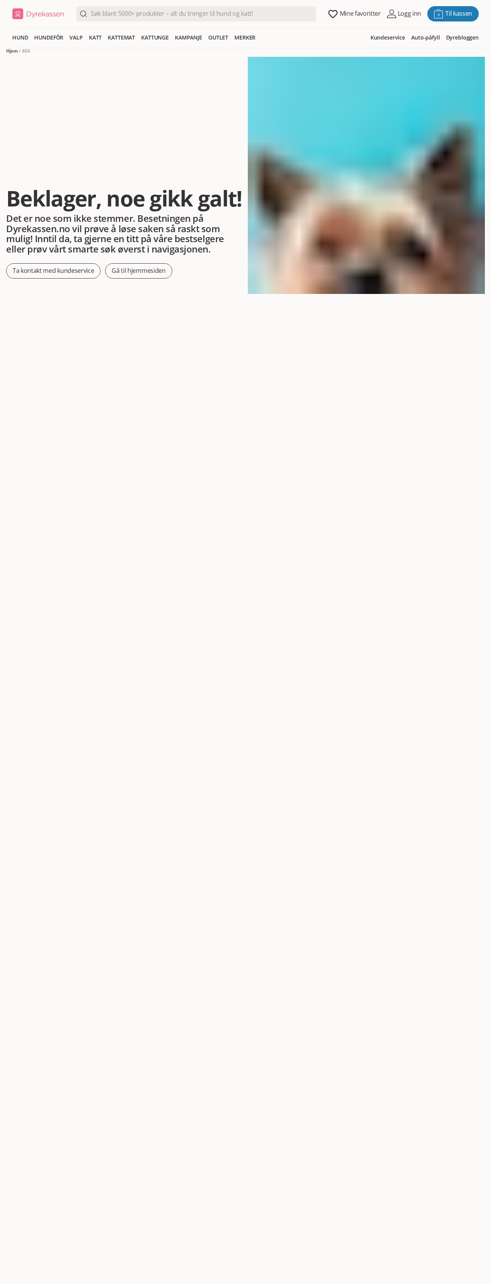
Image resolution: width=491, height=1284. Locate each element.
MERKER (244, 37)
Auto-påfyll (425, 37)
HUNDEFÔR (48, 37)
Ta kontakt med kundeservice (53, 270)
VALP (75, 37)
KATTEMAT (121, 37)
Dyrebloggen (462, 37)
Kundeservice (388, 37)
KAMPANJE (188, 37)
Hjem (12, 51)
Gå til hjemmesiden (138, 270)
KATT (95, 37)
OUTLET (218, 37)
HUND (20, 37)
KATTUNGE (155, 37)
